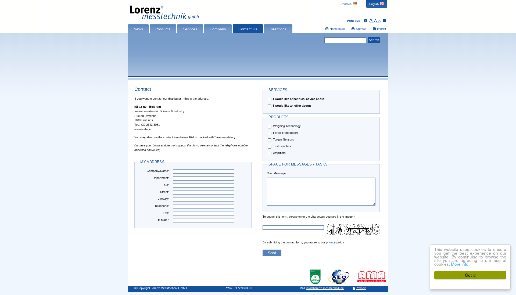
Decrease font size (384, 21)
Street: (164, 191)
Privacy (361, 288)
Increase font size (365, 21)
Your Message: (276, 173)
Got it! (470, 275)
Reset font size (375, 21)
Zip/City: (163, 198)
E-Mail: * (163, 219)
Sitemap (361, 28)
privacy (331, 242)
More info (459, 264)
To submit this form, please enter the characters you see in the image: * (280, 216)
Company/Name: (158, 170)
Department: (161, 177)
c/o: (166, 184)
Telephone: (162, 205)
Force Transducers (286, 132)
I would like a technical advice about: (299, 98)
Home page (337, 28)
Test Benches (282, 146)
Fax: (166, 212)
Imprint (381, 28)
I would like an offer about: (292, 105)
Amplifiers (279, 152)
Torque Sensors (283, 139)
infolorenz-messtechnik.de (325, 288)
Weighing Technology (287, 126)
